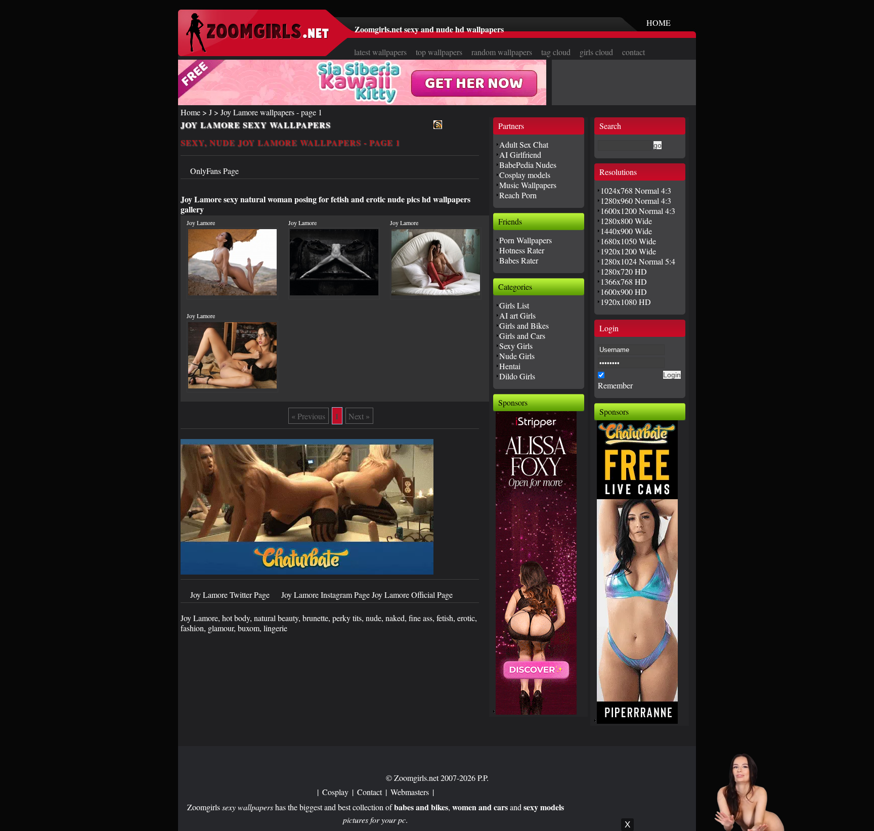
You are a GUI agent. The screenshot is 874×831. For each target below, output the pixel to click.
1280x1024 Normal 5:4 (637, 261)
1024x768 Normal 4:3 (635, 190)
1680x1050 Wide (628, 241)
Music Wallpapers (527, 185)
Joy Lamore (201, 222)
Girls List (514, 305)
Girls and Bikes (524, 325)
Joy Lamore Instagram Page (326, 594)
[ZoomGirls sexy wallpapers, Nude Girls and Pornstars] (257, 49)
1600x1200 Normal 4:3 (637, 210)
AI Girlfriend (520, 154)
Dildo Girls (517, 376)
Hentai (509, 366)
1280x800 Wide (626, 220)
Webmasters (409, 791)
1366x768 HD (623, 281)
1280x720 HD (623, 271)
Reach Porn (518, 195)
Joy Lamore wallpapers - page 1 (271, 112)
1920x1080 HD (625, 301)
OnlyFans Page (214, 170)
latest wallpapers (380, 52)
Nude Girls (517, 356)
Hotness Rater (521, 250)
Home (190, 112)
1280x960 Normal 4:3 (635, 200)
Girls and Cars (522, 335)
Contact (369, 791)
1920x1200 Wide (628, 251)
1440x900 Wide (626, 231)
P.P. (483, 777)
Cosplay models (524, 174)
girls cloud (596, 52)
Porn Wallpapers (525, 240)
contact (633, 52)
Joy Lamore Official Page (412, 594)
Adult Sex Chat (523, 144)
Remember (615, 385)
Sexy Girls (516, 345)
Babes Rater (518, 260)
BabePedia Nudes (527, 164)
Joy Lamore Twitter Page (231, 594)
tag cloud (556, 52)
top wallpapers (439, 52)
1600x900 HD (623, 291)
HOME (658, 22)
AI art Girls (517, 315)
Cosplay (335, 791)
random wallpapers (501, 52)
